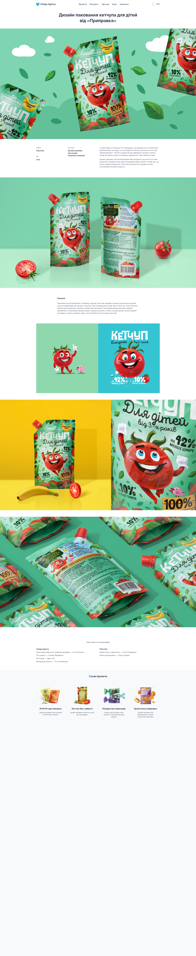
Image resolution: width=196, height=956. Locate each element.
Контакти (124, 4)
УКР (153, 4)
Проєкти (83, 4)
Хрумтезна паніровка (145, 708)
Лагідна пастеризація (113, 708)
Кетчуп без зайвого (82, 708)
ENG (158, 4)
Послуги (93, 4)
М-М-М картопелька (51, 708)
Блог (114, 4)
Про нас (105, 4)
